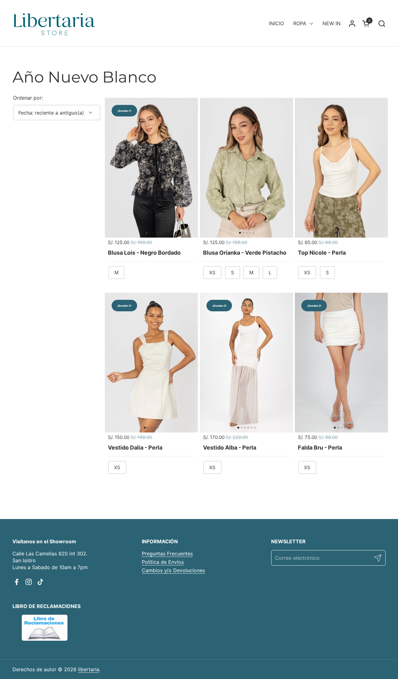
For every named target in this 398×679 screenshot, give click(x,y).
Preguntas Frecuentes (167, 553)
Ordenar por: (28, 98)
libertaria (88, 669)
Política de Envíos (163, 562)
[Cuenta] (352, 23)
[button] (382, 23)
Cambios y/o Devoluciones (173, 570)
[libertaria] (54, 23)
